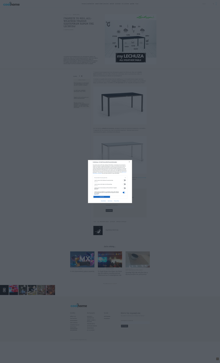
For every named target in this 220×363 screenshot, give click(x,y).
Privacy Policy (116, 200)
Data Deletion (103, 200)
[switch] (124, 180)
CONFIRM (102, 196)
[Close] (130, 162)
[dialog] (110, 181)
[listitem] (110, 177)
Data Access (110, 200)
